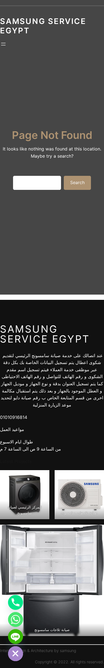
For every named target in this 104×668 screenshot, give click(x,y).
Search (77, 182)
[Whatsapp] (15, 619)
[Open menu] (3, 44)
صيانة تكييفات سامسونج (79, 513)
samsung (68, 650)
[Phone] (15, 602)
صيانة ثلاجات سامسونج (52, 629)
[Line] (15, 636)
